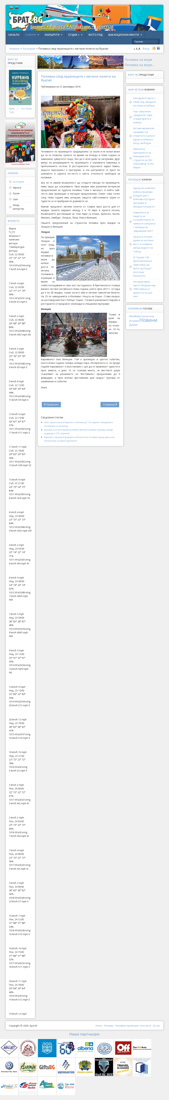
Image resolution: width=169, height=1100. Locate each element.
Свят (15, 199)
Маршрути (52, 34)
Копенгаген (147, 316)
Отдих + (74, 34)
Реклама (108, 1025)
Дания (133, 325)
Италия (134, 321)
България (18, 181)
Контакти (145, 1025)
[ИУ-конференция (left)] (20, 143)
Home (98, 1025)
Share (44, 387)
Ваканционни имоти (123, 34)
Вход (146, 48)
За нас (156, 1025)
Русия (16, 193)
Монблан (135, 316)
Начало (13, 34)
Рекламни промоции (127, 1025)
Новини (30, 34)
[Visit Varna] (80, 61)
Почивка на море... (139, 65)
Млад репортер (18, 206)
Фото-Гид (95, 34)
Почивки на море (138, 59)
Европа (17, 187)
